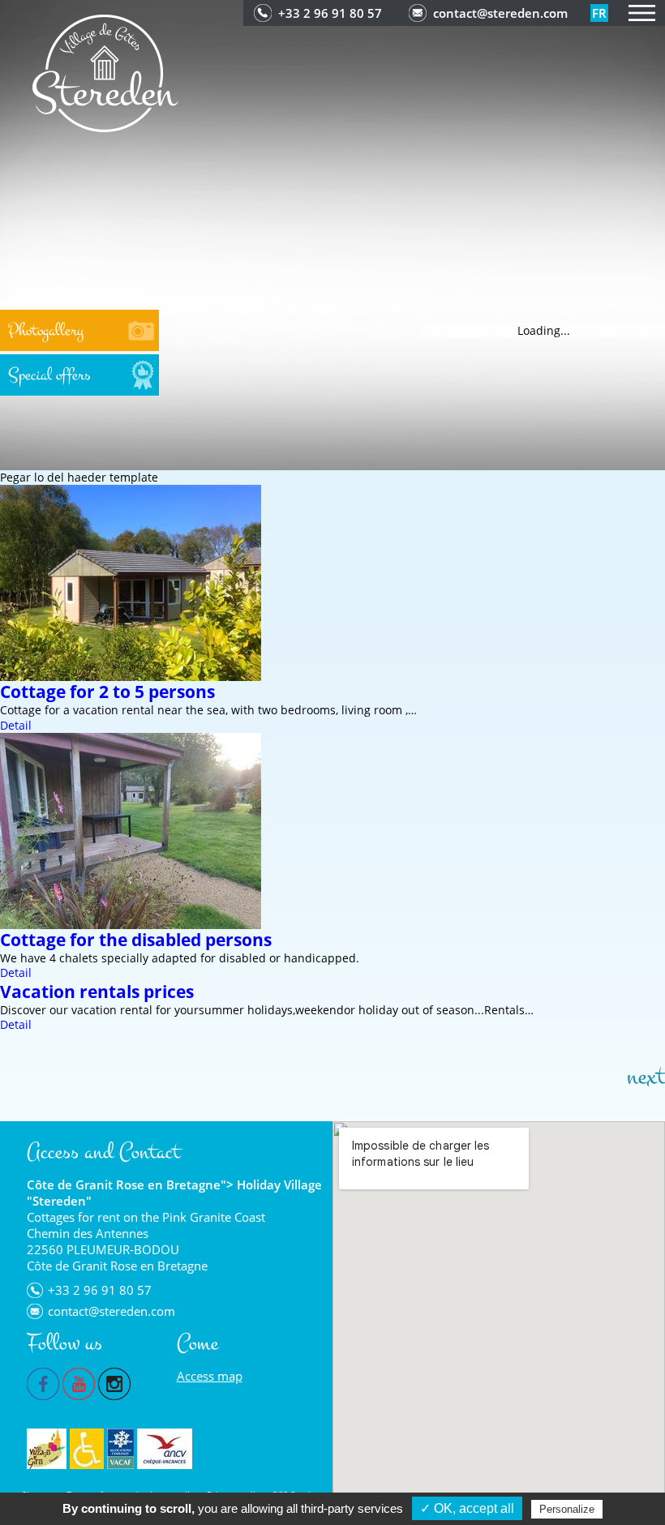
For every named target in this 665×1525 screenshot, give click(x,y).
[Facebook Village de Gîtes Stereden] (43, 1382)
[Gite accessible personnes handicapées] (87, 1449)
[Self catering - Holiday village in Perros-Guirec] (105, 71)
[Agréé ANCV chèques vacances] (164, 1449)
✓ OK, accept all (467, 1508)
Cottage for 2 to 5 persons (107, 691)
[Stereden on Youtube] (78, 1382)
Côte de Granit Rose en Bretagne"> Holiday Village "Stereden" (174, 1192)
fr (599, 13)
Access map (209, 1376)
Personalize (566, 1509)
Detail (16, 725)
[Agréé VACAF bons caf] (120, 1449)
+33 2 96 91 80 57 (330, 13)
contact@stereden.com (500, 13)
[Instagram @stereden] (114, 1382)
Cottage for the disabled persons (136, 939)
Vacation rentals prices (97, 991)
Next (646, 1076)
